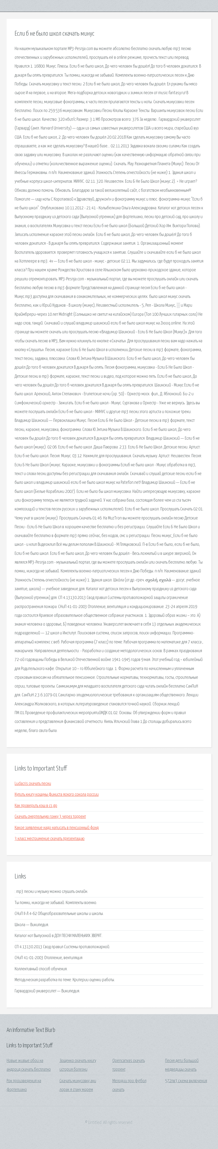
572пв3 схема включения (186, 1081)
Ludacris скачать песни (33, 783)
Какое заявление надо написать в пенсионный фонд (57, 828)
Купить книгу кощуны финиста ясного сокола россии (57, 794)
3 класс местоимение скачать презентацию (50, 838)
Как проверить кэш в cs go (36, 806)
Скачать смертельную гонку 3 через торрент (50, 816)
